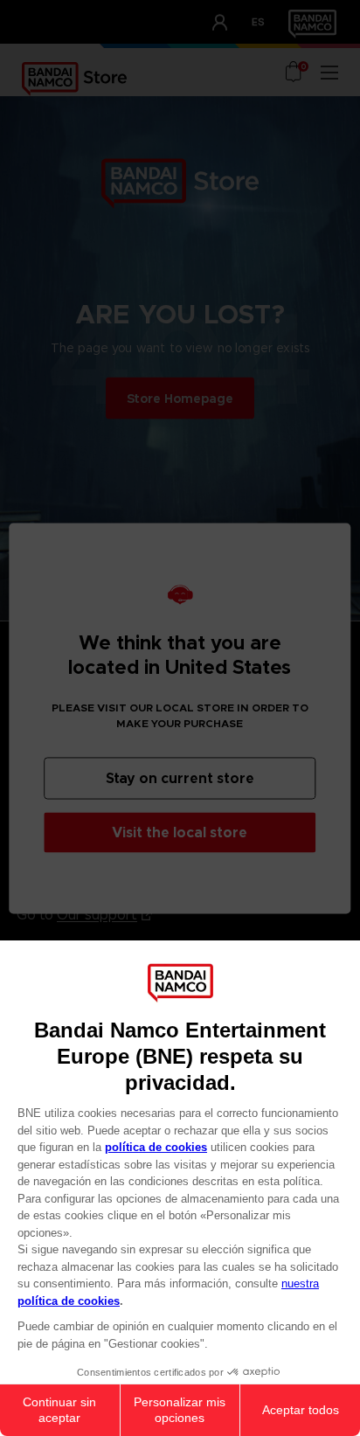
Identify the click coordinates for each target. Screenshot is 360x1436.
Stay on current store (180, 777)
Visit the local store (179, 831)
